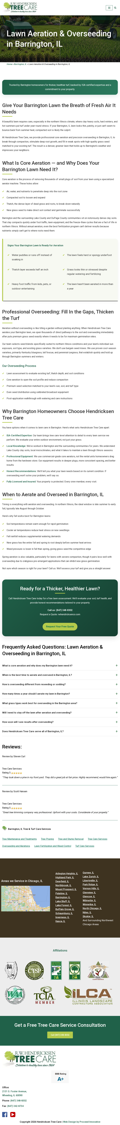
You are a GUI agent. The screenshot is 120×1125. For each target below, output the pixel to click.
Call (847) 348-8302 (60, 1035)
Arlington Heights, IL (66, 873)
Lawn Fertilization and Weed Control (52, 846)
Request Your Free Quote (60, 626)
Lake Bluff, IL (62, 901)
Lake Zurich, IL (91, 876)
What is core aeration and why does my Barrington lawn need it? (37, 665)
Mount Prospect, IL (66, 889)
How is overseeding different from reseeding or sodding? (34, 684)
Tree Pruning (47, 839)
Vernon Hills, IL (91, 888)
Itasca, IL (60, 921)
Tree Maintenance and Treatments (19, 839)
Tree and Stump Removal (71, 839)
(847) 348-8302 (18, 1100)
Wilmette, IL (89, 900)
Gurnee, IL (88, 872)
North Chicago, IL (92, 908)
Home (9, 64)
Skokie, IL (88, 916)
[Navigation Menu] (109, 7)
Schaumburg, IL (64, 913)
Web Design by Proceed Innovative (81, 1121)
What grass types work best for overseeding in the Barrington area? (39, 703)
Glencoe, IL (89, 896)
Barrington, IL (20, 64)
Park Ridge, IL (90, 884)
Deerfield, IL (62, 881)
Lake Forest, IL (63, 905)
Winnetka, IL (89, 904)
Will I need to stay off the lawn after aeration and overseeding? (37, 712)
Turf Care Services (84, 846)
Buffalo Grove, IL (64, 909)
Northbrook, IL (63, 885)
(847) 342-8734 (15, 1106)
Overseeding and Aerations (16, 846)
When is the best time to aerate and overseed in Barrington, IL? (37, 675)
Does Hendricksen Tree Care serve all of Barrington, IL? (33, 731)
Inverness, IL (62, 917)
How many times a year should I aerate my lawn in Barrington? (36, 693)
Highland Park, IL (64, 877)
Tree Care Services (97, 839)
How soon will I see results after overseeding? (28, 722)
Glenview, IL (89, 892)
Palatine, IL (61, 893)
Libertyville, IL (90, 880)
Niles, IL (87, 912)
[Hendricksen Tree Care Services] (19, 7)
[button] (115, 8)
